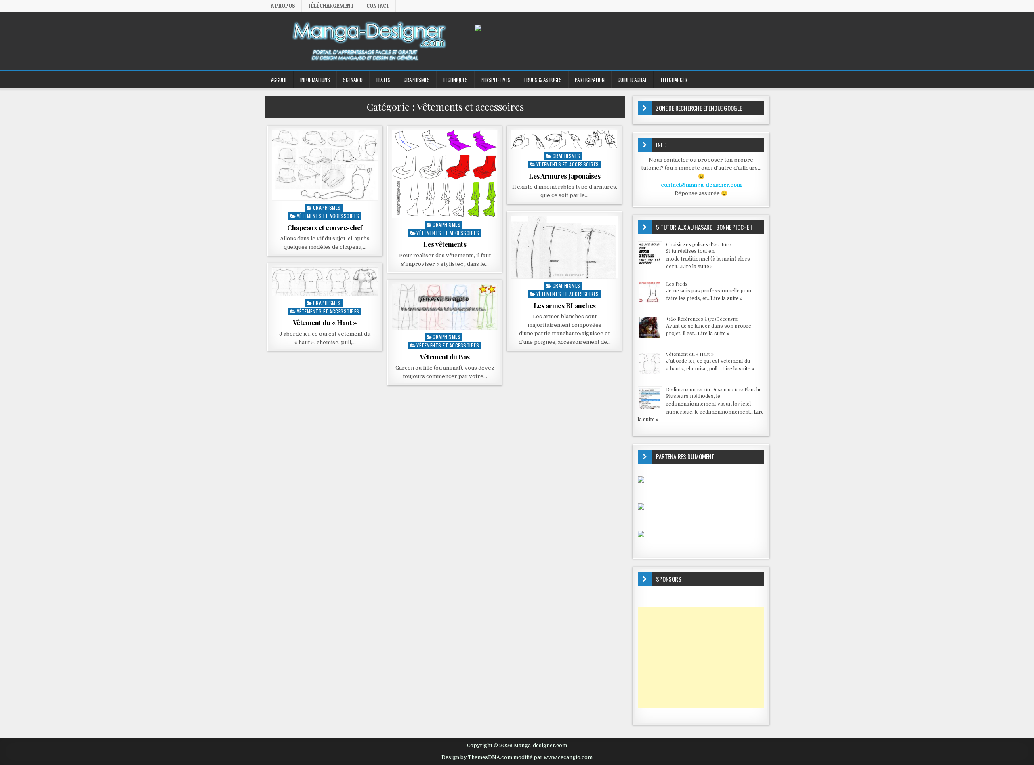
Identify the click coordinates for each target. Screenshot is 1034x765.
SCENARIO (353, 80)
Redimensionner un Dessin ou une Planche (714, 389)
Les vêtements (445, 244)
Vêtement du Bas (445, 356)
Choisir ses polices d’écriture (698, 244)
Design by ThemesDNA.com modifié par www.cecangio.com (517, 757)
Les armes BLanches (565, 305)
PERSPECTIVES (496, 80)
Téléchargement (331, 5)
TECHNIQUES (455, 80)
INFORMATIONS (315, 80)
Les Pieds (676, 283)
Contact (377, 5)
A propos (283, 5)
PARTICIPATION (590, 80)
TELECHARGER (673, 80)
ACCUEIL (279, 80)
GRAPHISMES (417, 80)
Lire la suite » (697, 266)
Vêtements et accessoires (328, 215)
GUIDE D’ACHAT (632, 80)
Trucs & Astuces (542, 80)
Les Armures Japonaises (564, 175)
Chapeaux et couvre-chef (325, 227)
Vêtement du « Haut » (325, 322)
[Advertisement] (701, 657)
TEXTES (383, 80)
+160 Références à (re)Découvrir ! (703, 318)
